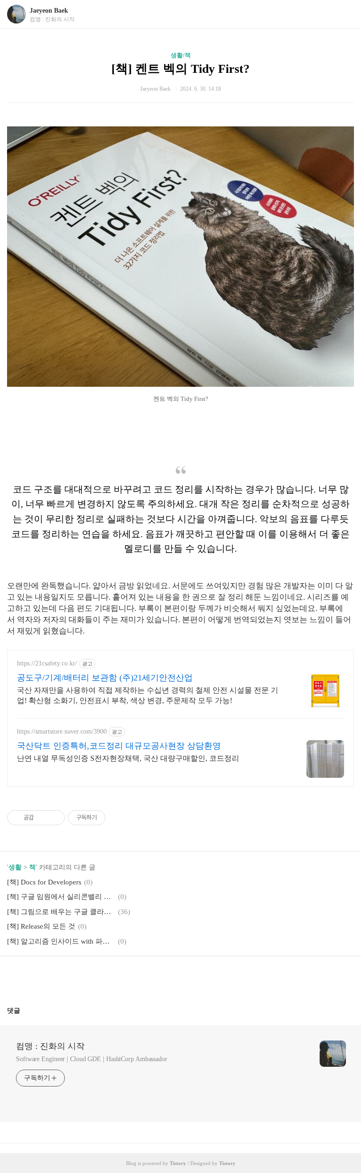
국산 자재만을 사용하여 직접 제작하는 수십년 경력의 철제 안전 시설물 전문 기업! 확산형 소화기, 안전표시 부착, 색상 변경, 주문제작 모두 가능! (147, 695)
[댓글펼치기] (24, 1010)
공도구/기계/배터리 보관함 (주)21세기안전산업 (105, 677)
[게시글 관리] (54, 818)
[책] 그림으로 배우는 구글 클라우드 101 (61, 911)
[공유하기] (42, 818)
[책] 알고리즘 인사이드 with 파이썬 (61, 941)
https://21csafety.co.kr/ (47, 663)
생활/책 (181, 55)
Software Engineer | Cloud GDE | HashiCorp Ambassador (91, 1059)
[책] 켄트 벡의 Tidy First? (180, 69)
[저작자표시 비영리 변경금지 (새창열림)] (118, 817)
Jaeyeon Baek (49, 10)
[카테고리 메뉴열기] (344, 14)
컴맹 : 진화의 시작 (50, 1046)
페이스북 (157, 977)
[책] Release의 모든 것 (41, 926)
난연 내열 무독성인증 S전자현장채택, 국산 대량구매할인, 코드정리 (128, 758)
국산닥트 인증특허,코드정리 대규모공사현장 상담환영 (119, 746)
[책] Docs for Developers (44, 882)
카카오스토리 (180, 977)
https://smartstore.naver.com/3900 (62, 731)
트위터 (203, 977)
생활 (15, 867)
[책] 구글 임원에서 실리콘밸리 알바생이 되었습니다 (61, 896)
